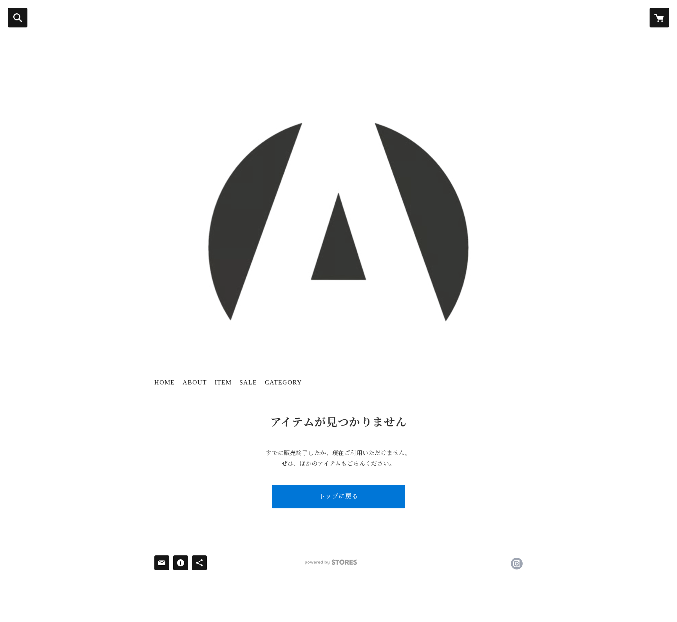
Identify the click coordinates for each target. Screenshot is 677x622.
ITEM (223, 382)
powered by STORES (331, 562)
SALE (248, 382)
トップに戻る (338, 496)
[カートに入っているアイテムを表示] (659, 17)
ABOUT (195, 382)
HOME (164, 382)
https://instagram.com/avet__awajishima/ (517, 563)
